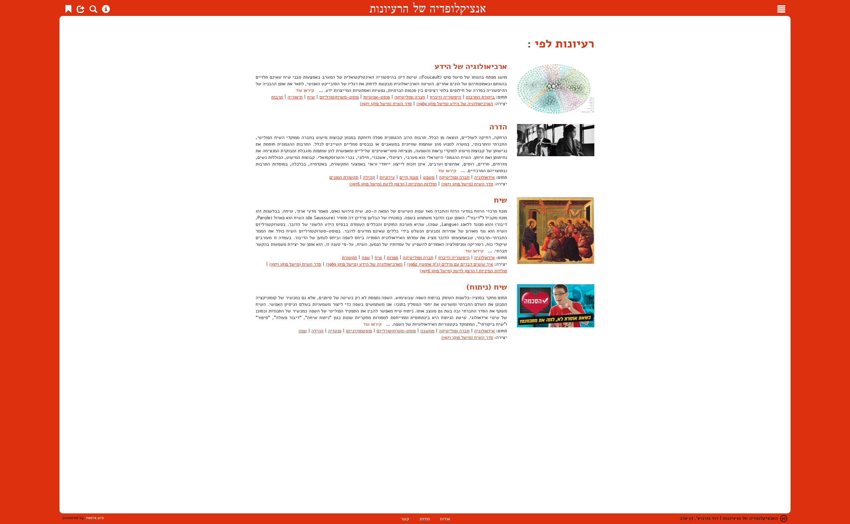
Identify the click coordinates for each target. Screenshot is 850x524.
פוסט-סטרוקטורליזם (339, 97)
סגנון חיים (408, 177)
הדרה (498, 126)
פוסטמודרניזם (359, 331)
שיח (311, 97)
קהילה (369, 177)
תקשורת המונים (343, 177)
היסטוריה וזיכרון (445, 97)
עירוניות (387, 177)
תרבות (277, 97)
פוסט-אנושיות (376, 97)
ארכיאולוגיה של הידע (470, 66)
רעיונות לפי (562, 43)
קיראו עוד (305, 90)
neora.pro (95, 517)
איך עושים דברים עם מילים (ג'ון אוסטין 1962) (450, 264)
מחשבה (427, 331)
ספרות (392, 257)
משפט (428, 177)
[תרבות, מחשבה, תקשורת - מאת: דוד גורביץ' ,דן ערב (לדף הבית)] (427, 8)
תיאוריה (295, 97)
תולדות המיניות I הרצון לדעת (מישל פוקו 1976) (393, 184)
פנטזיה (334, 331)
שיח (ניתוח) (486, 287)
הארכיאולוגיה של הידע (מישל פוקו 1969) (454, 103)
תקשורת (349, 257)
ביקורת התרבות (480, 97)
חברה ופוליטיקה (409, 97)
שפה (366, 257)
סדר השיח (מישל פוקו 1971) (386, 103)
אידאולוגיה (484, 177)
